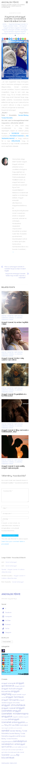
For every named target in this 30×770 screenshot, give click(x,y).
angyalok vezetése (18, 716)
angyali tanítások (9, 28)
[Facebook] (3, 39)
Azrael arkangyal (18, 582)
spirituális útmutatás (8, 752)
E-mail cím (7, 513)
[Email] (16, 39)
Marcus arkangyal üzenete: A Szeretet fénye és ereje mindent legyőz (15, 268)
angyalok (17, 28)
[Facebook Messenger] (9, 39)
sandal (5, 731)
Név (5, 508)
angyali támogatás (10, 700)
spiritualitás (7, 747)
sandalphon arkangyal (13, 744)
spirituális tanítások (11, 749)
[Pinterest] (5, 39)
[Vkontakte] (18, 39)
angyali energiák (9, 683)
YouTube (7, 620)
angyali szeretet (16, 694)
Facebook (8, 612)
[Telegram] (12, 39)
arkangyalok (24, 29)
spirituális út (19, 749)
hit (10, 725)
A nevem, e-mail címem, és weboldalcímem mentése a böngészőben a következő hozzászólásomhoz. (11, 527)
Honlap (5, 519)
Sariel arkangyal (11, 562)
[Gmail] (14, 39)
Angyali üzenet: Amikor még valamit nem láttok (13, 359)
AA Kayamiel (23, 26)
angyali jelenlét (20, 686)
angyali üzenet (9, 708)
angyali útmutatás (13, 702)
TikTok (7, 628)
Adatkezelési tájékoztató (9, 763)
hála (13, 725)
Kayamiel (17, 31)
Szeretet (5, 755)
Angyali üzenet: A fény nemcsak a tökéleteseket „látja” (15, 431)
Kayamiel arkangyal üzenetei (17, 24)
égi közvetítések (9, 31)
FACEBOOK (15, 133)
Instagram (8, 616)
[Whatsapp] (23, 39)
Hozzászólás (8, 491)
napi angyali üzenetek (7, 728)
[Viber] (21, 39)
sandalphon (20, 741)
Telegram (8, 632)
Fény (6, 725)
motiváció (24, 725)
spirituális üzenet (19, 752)
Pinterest (8, 624)
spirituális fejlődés (17, 747)
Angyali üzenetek (8, 315)
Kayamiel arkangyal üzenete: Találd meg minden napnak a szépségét (16, 275)
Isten (17, 725)
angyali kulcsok (9, 689)
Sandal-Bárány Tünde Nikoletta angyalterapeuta (14, 739)
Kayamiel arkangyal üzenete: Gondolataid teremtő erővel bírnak (15, 19)
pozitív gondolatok (18, 728)
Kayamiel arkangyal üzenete (16, 33)
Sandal (4, 24)
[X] (7, 39)
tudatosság (13, 755)
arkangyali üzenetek (14, 29)
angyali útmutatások (13, 705)
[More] (25, 39)
